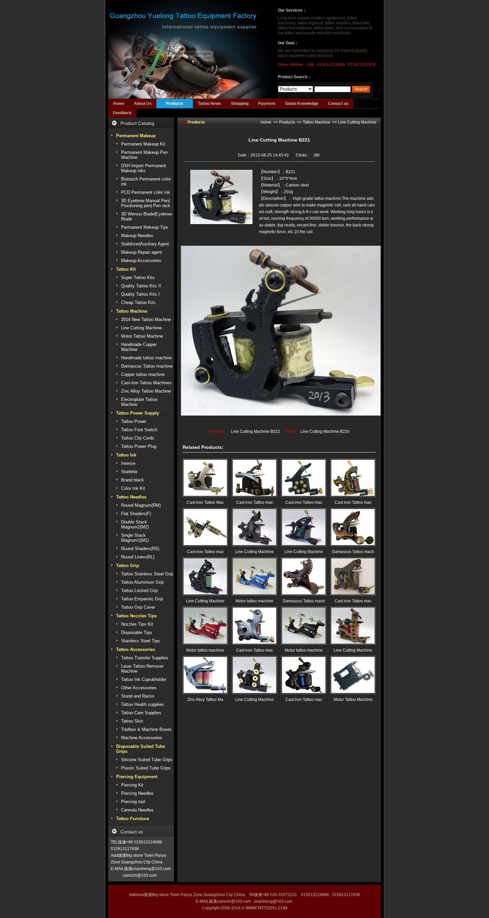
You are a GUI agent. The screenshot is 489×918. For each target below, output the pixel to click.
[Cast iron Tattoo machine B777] (303, 478)
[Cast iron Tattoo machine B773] (353, 478)
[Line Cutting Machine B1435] (303, 527)
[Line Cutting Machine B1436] (254, 527)
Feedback (122, 113)
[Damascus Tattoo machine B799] (303, 576)
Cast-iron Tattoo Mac (205, 502)
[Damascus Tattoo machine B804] (353, 527)
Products (174, 103)
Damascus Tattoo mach (353, 551)
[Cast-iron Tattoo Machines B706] (205, 478)
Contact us (338, 103)
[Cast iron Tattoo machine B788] (254, 478)
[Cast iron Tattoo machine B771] (254, 626)
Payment (266, 103)
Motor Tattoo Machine (353, 699)
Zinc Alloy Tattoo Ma (205, 699)
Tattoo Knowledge (301, 103)
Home (118, 103)
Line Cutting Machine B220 (325, 431)
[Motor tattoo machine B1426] (205, 626)
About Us (143, 103)
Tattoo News (209, 103)
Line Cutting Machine (357, 122)
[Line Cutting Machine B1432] (353, 626)
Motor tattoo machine (254, 601)
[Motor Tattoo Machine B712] (353, 675)
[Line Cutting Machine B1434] (205, 576)
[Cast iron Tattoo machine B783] (205, 527)
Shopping (239, 103)
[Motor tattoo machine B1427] (254, 576)
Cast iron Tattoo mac (254, 502)
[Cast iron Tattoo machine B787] (353, 576)
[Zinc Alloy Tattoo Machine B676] (205, 675)
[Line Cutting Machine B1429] (254, 675)
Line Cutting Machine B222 (255, 431)
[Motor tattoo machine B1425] (303, 626)
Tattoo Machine (316, 122)
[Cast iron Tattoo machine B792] (303, 675)
